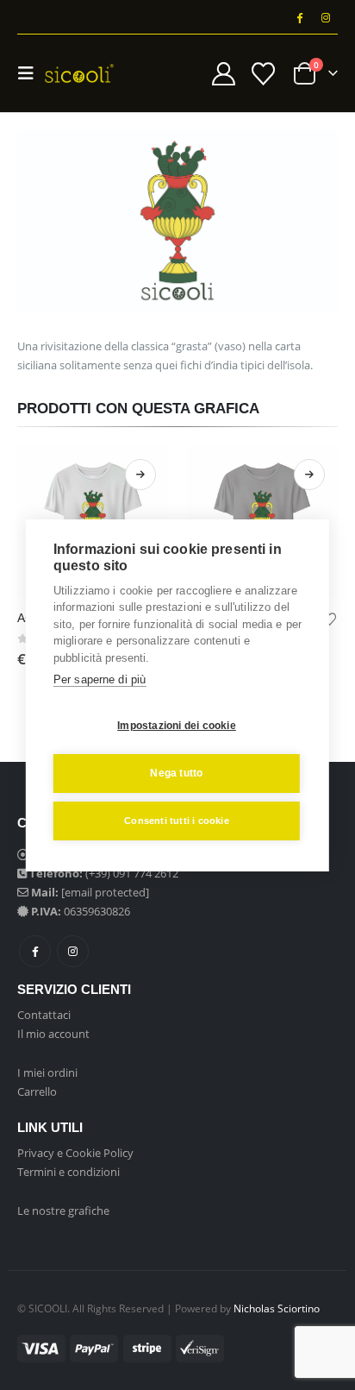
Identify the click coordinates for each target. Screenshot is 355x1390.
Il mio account (53, 1033)
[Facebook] (299, 17)
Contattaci (44, 1014)
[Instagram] (326, 17)
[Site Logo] (79, 73)
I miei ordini (47, 1072)
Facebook (35, 951)
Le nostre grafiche (63, 1210)
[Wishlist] (263, 73)
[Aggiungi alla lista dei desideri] (330, 618)
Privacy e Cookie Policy (75, 1152)
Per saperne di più (99, 679)
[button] (31, 73)
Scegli (140, 474)
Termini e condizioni (68, 1171)
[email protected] (105, 892)
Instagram (73, 951)
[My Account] (224, 73)
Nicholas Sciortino (277, 1308)
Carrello (37, 1091)
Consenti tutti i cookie (176, 820)
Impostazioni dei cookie (176, 726)
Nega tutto (176, 773)
